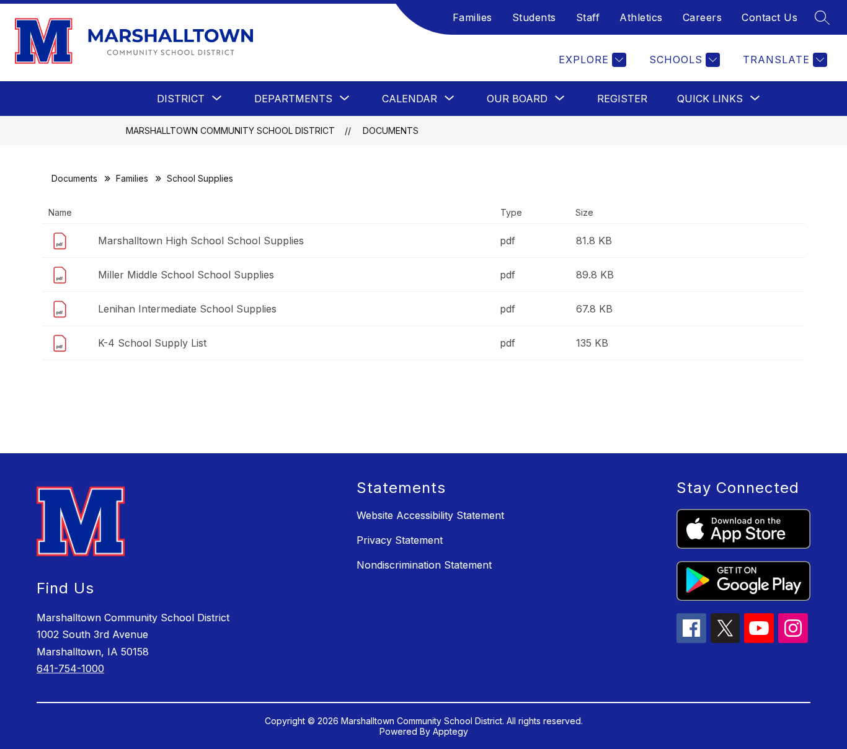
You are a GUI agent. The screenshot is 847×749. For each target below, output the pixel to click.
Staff (588, 17)
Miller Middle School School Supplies (186, 274)
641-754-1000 (70, 668)
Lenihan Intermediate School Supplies (187, 309)
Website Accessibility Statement (430, 515)
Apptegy (450, 731)
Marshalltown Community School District (230, 130)
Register (622, 98)
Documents (391, 130)
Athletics (641, 17)
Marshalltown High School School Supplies (201, 240)
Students (534, 17)
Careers (702, 17)
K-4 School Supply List (152, 343)
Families (472, 17)
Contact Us (769, 17)
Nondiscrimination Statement (424, 565)
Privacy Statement (400, 540)
